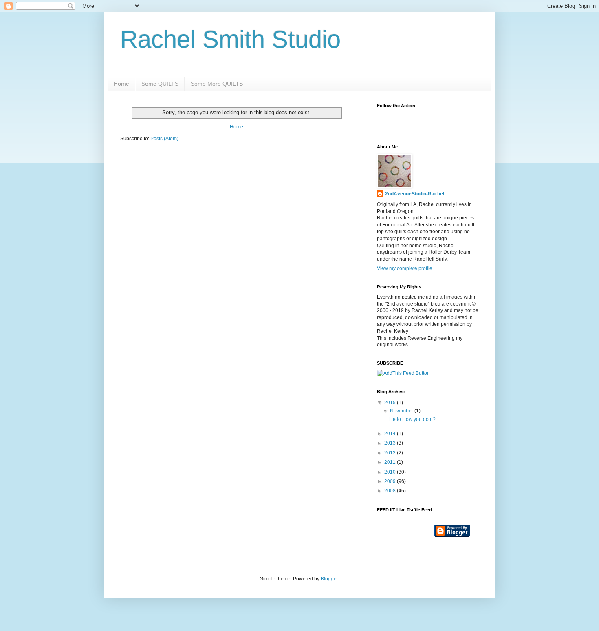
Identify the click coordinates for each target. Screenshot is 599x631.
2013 (390, 443)
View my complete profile (404, 268)
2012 (390, 453)
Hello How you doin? (412, 419)
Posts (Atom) (164, 139)
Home (121, 83)
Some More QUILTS (217, 83)
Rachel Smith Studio (230, 39)
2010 (390, 472)
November (402, 411)
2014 (390, 433)
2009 (390, 481)
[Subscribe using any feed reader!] (403, 373)
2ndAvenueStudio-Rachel (414, 194)
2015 (390, 402)
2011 (390, 462)
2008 (390, 491)
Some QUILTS (159, 83)
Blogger (329, 579)
